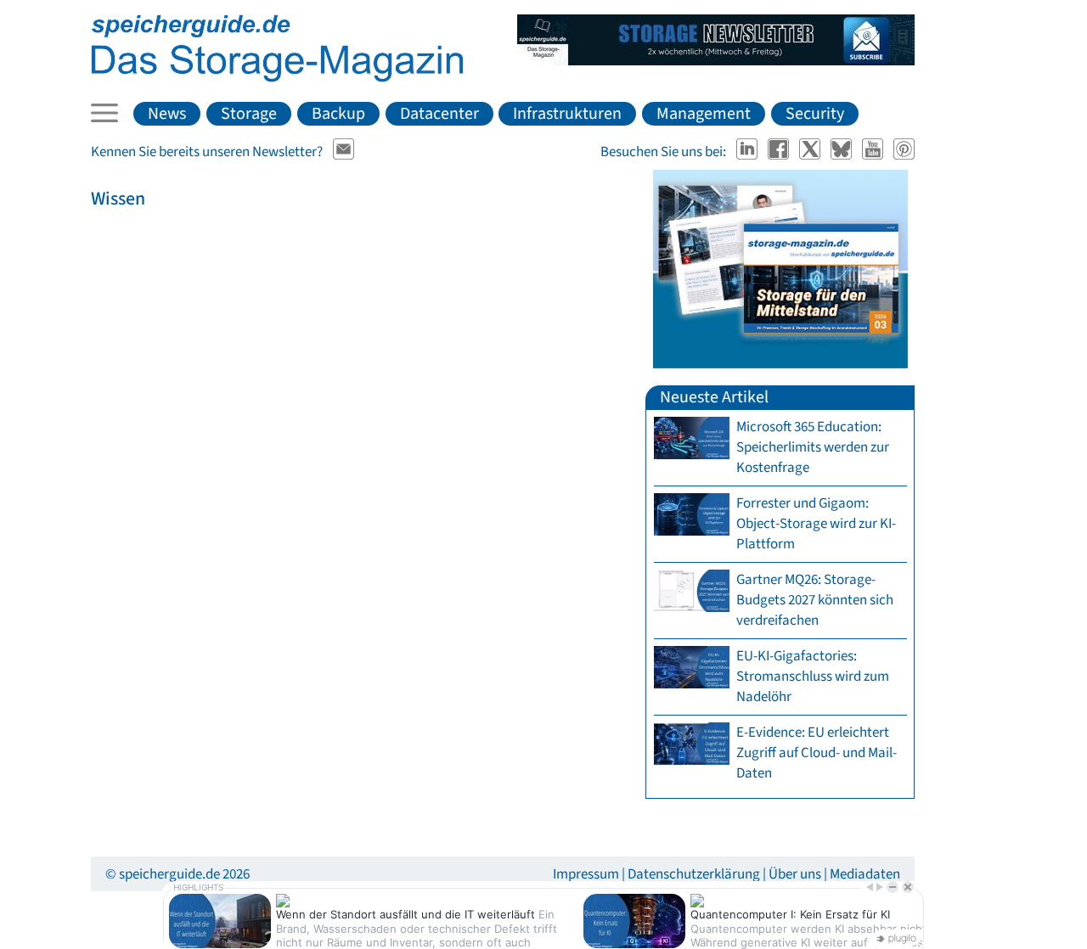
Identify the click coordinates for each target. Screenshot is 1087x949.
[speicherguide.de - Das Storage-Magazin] (277, 78)
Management (703, 114)
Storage (249, 114)
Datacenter (439, 114)
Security (815, 114)
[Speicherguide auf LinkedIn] (748, 152)
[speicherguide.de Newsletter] (344, 152)
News (167, 114)
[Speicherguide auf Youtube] (874, 152)
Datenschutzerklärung (694, 874)
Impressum (586, 874)
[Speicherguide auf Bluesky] (843, 152)
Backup (338, 114)
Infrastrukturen (567, 114)
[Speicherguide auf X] (811, 152)
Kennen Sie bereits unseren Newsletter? (207, 152)
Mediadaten (865, 874)
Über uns (795, 874)
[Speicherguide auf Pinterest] (904, 152)
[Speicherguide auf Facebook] (780, 152)
